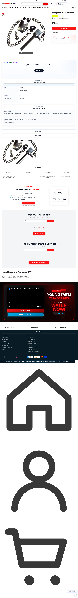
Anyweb (18, 361)
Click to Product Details (39, 70)
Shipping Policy (38, 135)
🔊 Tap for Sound (25, 310)
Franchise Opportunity (7, 347)
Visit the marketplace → (45, 256)
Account (70, 3)
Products (7, 11)
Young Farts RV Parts (61, 356)
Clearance (34, 7)
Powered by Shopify (70, 356)
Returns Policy (38, 131)
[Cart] (39, 596)
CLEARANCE (4, 341)
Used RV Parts (4, 7)
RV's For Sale (24, 7)
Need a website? (65, 361)
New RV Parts (10, 7)
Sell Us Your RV (18, 7)
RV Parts (13, 0)
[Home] (9, 4)
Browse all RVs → (42, 227)
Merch (29, 7)
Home (3, 11)
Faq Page (30, 345)
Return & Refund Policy (33, 347)
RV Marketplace (39, 0)
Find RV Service (65, 0)
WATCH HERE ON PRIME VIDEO (25, 314)
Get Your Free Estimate (27, 202)
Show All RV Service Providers (38, 262)
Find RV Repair (40, 7)
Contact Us (73, 7)
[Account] (39, 518)
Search (45, 3)
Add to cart (64, 28)
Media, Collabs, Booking (33, 351)
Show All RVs (38, 233)
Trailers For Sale (5, 343)
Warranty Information (38, 128)
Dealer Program (46, 7)
